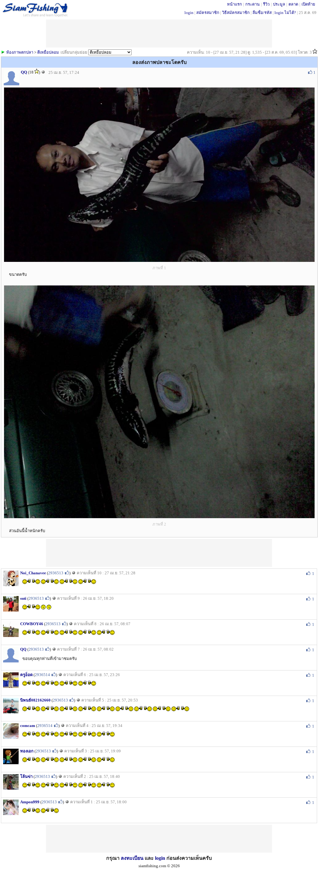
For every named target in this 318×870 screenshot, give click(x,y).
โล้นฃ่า (26, 776)
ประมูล (279, 4)
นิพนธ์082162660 (35, 700)
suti (23, 598)
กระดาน (252, 4)
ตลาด (293, 4)
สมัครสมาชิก (207, 12)
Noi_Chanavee (33, 573)
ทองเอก (27, 751)
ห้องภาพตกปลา (19, 52)
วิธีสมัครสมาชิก (236, 12)
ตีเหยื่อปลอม (48, 52)
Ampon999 (29, 802)
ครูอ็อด (26, 674)
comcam (27, 725)
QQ (24, 72)
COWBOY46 (31, 623)
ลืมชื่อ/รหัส (262, 12)
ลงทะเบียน (132, 858)
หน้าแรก (234, 4)
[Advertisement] (159, 553)
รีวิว (266, 4)
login (188, 12)
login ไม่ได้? (285, 12)
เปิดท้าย (308, 4)
